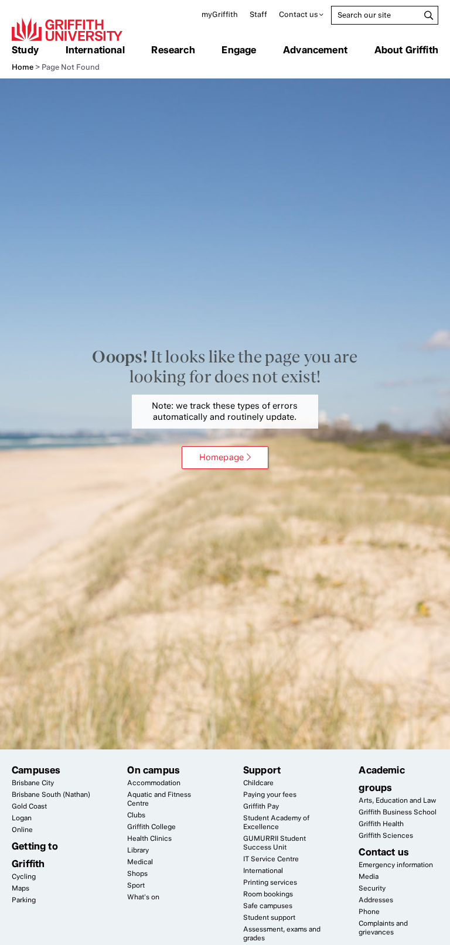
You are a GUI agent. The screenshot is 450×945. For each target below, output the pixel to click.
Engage (238, 50)
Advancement (315, 50)
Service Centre (271, 859)
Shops (137, 873)
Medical (140, 862)
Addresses (376, 900)
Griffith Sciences (386, 835)
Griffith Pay (261, 806)
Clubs (136, 815)
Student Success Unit (274, 842)
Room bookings (268, 894)
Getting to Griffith (35, 854)
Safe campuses (267, 906)
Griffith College (151, 827)
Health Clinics (149, 838)
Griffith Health (381, 824)
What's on (143, 897)
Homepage (221, 457)
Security (372, 888)
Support (262, 770)
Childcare (258, 783)
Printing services (270, 882)
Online (22, 830)
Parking (24, 900)
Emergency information (396, 865)
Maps (20, 888)
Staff (258, 14)
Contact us (298, 14)
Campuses (36, 770)
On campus (153, 770)
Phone (369, 912)
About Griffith (406, 50)
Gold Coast (29, 806)
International (95, 50)
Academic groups (381, 778)
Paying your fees (269, 794)
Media (369, 876)
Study (25, 50)
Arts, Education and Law (397, 800)
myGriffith (220, 14)
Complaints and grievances (383, 927)
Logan (22, 818)
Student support (269, 917)
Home (22, 67)
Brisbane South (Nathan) (51, 794)
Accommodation (153, 783)
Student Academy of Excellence (276, 822)
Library (138, 850)
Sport (136, 885)
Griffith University (67, 29)
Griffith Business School (398, 812)
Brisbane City (33, 783)
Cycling (24, 876)
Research (173, 50)
